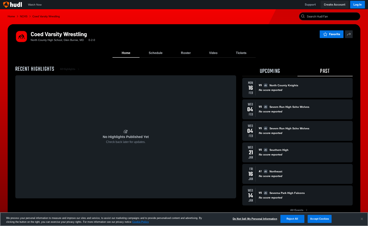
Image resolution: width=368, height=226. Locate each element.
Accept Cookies (319, 218)
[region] (184, 219)
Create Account (334, 4)
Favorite (334, 34)
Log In (357, 4)
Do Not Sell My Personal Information (255, 218)
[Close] (362, 219)
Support (310, 4)
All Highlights (67, 69)
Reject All (292, 218)
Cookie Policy (140, 221)
